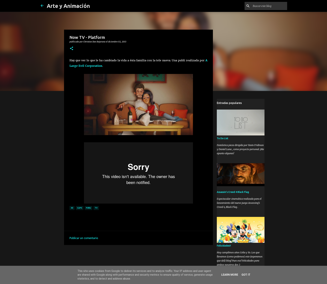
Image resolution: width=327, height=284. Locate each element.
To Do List (222, 138)
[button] (71, 48)
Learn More (229, 274)
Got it (246, 274)
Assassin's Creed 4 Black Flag (233, 192)
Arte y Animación (68, 6)
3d (72, 208)
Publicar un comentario (83, 238)
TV (96, 208)
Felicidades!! (224, 245)
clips (79, 208)
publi (88, 208)
